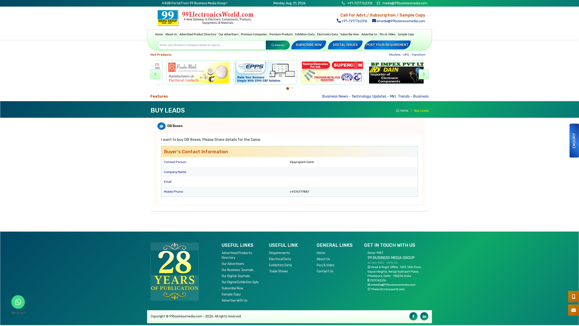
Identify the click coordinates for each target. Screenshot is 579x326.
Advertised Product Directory (197, 34)
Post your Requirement (387, 45)
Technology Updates (347, 96)
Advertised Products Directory (237, 255)
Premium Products (281, 34)
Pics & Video (387, 34)
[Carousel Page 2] (292, 88)
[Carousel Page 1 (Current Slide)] (287, 88)
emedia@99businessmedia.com (400, 21)
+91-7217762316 (360, 3)
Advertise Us (369, 34)
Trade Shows (278, 271)
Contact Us (325, 271)
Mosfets (388, 54)
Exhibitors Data (305, 34)
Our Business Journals (238, 270)
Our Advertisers (228, 34)
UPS (399, 54)
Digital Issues (345, 45)
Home (159, 34)
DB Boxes (175, 126)
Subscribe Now (349, 34)
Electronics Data (327, 34)
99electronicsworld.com (388, 289)
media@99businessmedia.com (404, 3)
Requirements (279, 253)
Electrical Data (280, 259)
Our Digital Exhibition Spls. (240, 282)
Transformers (413, 54)
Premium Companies (254, 34)
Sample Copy (406, 34)
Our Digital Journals (236, 276)
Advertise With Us (234, 300)
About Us (171, 34)
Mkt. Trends (378, 96)
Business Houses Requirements (418, 96)
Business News (313, 96)
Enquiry (574, 140)
